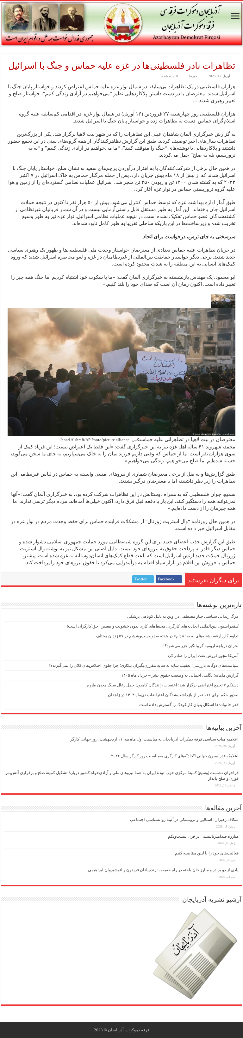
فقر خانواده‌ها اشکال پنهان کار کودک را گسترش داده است (189, 704)
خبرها (193, 76)
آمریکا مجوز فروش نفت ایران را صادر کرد (203, 655)
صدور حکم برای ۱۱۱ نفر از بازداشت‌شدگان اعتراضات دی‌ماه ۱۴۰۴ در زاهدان (173, 694)
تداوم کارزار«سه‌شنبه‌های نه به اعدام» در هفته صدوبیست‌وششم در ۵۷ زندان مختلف (167, 636)
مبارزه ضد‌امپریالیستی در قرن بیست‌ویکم (203, 836)
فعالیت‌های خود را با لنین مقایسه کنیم (207, 853)
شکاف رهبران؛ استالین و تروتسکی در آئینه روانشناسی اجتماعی (184, 819)
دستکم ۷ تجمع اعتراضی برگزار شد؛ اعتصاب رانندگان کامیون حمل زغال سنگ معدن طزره (163, 685)
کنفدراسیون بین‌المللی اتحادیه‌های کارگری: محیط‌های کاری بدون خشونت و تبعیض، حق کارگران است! (153, 626)
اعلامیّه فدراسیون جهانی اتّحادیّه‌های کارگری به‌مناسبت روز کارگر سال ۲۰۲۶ (175, 755)
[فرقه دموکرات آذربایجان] (121, 23)
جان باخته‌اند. (204, 209)
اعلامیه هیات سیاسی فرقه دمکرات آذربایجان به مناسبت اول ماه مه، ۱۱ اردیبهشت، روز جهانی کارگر (154, 739)
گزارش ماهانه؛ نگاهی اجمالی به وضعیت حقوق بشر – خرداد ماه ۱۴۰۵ (180, 675)
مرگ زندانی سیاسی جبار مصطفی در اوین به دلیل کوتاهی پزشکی (183, 616)
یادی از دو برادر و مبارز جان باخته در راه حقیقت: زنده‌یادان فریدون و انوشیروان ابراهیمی (163, 869)
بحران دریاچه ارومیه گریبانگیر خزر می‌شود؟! (201, 645)
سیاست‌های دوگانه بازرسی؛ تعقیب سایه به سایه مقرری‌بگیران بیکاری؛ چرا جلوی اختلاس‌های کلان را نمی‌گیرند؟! (144, 665)
